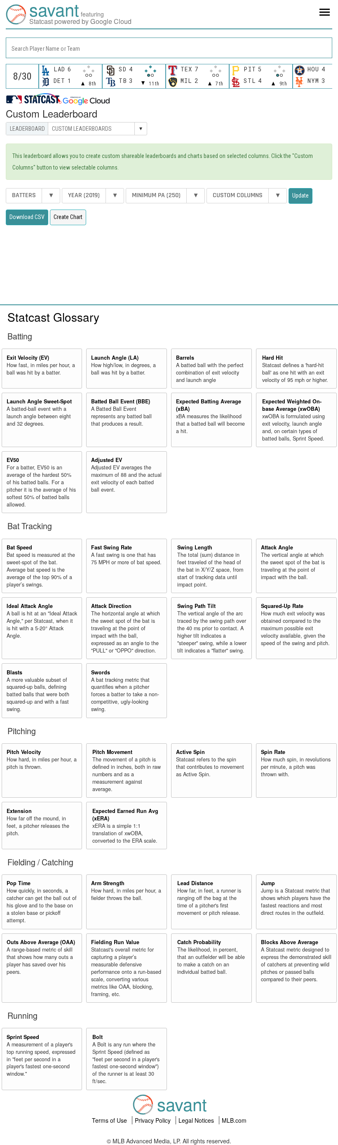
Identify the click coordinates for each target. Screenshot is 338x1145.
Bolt (97, 1037)
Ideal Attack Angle (30, 606)
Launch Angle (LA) (114, 357)
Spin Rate (273, 752)
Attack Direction (111, 606)
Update (300, 195)
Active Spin (190, 752)
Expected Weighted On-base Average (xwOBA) (292, 405)
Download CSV (27, 217)
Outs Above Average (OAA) (41, 942)
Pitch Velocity (24, 752)
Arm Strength (107, 883)
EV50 (13, 460)
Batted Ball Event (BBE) (120, 401)
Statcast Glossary (53, 317)
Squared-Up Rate (282, 606)
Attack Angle (277, 547)
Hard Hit (272, 357)
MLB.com (234, 1120)
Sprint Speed (23, 1037)
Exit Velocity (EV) (28, 357)
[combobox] (169, 48)
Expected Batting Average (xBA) (208, 405)
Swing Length (194, 547)
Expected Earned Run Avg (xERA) (125, 814)
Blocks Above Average (289, 942)
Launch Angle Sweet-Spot (39, 401)
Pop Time (19, 883)
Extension (19, 811)
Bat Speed (19, 547)
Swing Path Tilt (196, 606)
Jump (268, 883)
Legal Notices (197, 1120)
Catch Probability (199, 942)
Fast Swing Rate (111, 547)
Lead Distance (195, 883)
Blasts (14, 672)
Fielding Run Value (115, 942)
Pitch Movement (112, 752)
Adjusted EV (106, 460)
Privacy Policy (153, 1120)
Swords (100, 672)
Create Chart (68, 217)
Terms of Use (110, 1120)
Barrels (185, 357)
